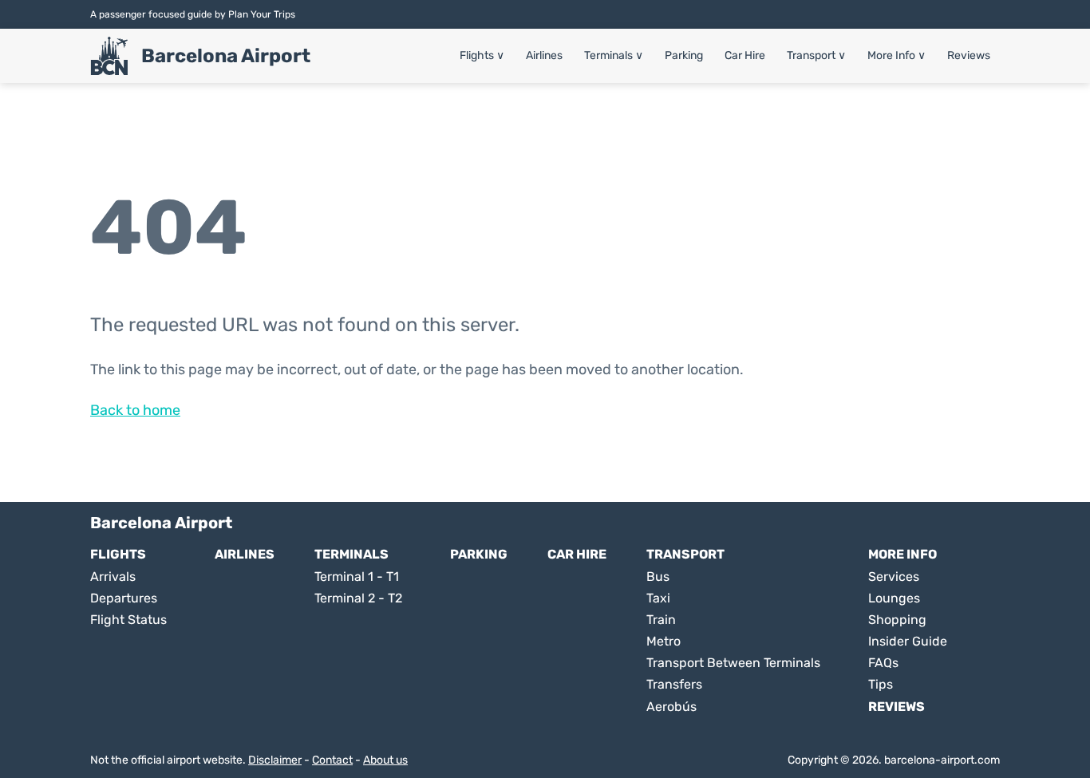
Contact (332, 760)
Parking (684, 55)
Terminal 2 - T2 (358, 598)
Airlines (544, 55)
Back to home (135, 410)
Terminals (613, 55)
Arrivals (113, 576)
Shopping (897, 619)
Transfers (674, 684)
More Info (896, 55)
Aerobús (671, 706)
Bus (657, 576)
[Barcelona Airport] (109, 56)
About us (385, 760)
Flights (482, 55)
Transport (816, 55)
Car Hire (745, 55)
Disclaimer (275, 760)
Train (661, 619)
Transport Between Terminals (733, 662)
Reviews (968, 55)
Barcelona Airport (225, 55)
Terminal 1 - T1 (356, 576)
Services (893, 576)
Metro (663, 641)
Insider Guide (907, 641)
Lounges (894, 598)
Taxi (658, 598)
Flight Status (128, 619)
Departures (123, 598)
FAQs (883, 662)
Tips (880, 684)
